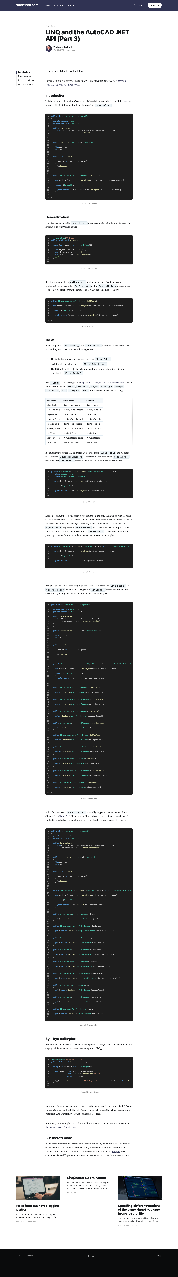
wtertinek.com (27, 5)
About (71, 5)
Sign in (142, 5)
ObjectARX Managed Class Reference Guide (102, 382)
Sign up (91, 1256)
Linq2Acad (59, 5)
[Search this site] (134, 5)
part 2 (126, 101)
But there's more (25, 84)
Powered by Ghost (154, 1256)
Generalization (24, 76)
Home (47, 5)
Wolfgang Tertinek (62, 47)
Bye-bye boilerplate (27, 80)
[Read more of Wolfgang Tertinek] (48, 48)
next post (116, 1151)
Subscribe (154, 5)
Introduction (24, 72)
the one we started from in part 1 (61, 1127)
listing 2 (63, 816)
